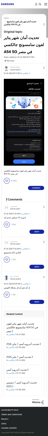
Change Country (9, 428)
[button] (39, 68)
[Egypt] (7, 4)
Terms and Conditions (11, 415)
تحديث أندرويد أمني (16, 369)
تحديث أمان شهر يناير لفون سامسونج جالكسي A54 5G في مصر (22, 327)
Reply (36, 232)
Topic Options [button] (39, 24)
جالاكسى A (26, 73)
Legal (4, 424)
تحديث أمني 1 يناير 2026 (18, 356)
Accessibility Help (9, 410)
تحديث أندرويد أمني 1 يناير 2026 (22, 344)
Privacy (4, 419)
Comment (36, 188)
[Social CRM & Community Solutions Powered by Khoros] (37, 401)
